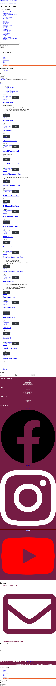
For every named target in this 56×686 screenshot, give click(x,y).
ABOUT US (28, 393)
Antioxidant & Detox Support (10, 38)
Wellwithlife (6, 60)
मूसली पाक (28, 389)
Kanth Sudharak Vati (28, 384)
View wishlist (3, 79)
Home (4, 57)
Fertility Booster (6, 15)
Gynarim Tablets (28, 383)
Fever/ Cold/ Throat (7, 17)
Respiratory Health (7, 25)
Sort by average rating (11, 88)
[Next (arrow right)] (2, 685)
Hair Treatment (28, 402)
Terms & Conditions (20, 664)
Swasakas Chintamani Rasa (13, 257)
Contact (4, 64)
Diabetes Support (7, 13)
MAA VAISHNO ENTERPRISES (8, 3)
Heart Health (6, 18)
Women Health (6, 33)
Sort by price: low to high (12, 91)
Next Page (5, 369)
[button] (7, 98)
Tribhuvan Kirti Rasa (11, 196)
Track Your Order (7, 65)
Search (2, 47)
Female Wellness (7, 37)
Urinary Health (6, 31)
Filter (33, 375)
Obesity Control (6, 23)
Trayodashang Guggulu (11, 216)
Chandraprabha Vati (28, 392)
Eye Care (28, 399)
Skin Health (5, 29)
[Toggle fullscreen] (2, 684)
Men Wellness (6, 35)
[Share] (3, 684)
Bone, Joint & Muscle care (9, 11)
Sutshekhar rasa (9, 281)
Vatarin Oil (28, 380)
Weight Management (7, 39)
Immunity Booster (7, 19)
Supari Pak (7, 328)
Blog (4, 62)
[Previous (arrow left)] (0, 685)
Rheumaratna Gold (10, 130)
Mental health (6, 22)
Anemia (5, 21)
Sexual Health (6, 26)
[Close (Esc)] (5, 684)
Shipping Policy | (39, 664)
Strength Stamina (7, 30)
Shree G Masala (6, 27)
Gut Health (5, 34)
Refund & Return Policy (50, 664)
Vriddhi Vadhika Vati (11, 151)
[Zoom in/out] (0, 684)
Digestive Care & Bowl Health (10, 14)
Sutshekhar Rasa (9, 307)
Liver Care (28, 401)
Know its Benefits (28, 391)
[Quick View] (4, 98)
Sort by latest (9, 90)
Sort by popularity (10, 87)
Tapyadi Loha (8, 237)
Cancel (4, 94)
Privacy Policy (30, 664)
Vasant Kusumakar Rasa (12, 174)
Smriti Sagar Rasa (10, 348)
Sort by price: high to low (12, 92)
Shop (4, 61)
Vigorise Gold (8, 102)
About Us (5, 58)
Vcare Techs (30, 662)
